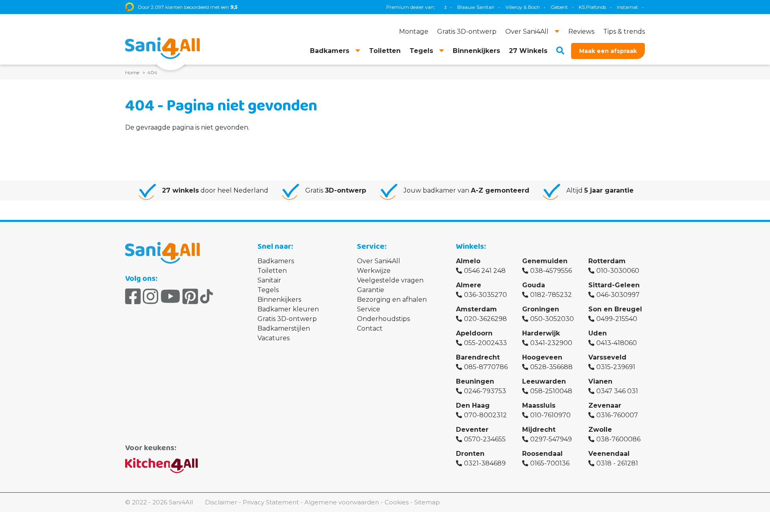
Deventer (472, 429)
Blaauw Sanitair (467, 7)
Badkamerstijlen (283, 328)
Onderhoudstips (383, 319)
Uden (597, 333)
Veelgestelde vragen (390, 280)
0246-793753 (485, 391)
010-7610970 (550, 415)
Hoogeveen (542, 357)
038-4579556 (551, 270)
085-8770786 (486, 367)
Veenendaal (609, 453)
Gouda (533, 285)
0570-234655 (485, 439)
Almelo (468, 261)
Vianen (600, 381)
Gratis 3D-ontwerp (287, 319)
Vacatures (273, 338)
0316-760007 (617, 415)
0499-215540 (616, 319)
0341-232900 (551, 343)
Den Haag (473, 405)
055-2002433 (485, 343)
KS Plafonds (584, 7)
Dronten (470, 453)
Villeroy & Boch (514, 7)
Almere (468, 285)
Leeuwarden (544, 381)
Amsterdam (476, 309)
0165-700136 (549, 463)
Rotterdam (607, 261)
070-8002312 (485, 415)
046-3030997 (618, 295)
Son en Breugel (615, 309)
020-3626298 (485, 319)
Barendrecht (478, 357)
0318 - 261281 (617, 463)
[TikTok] (206, 296)
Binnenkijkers (279, 299)
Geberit (551, 7)
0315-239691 (615, 367)
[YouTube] (170, 296)
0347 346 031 (617, 391)
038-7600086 (618, 439)
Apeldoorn (474, 333)
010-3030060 (617, 270)
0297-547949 (551, 439)
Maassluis (538, 405)
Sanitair (269, 280)
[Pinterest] (190, 296)
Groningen (540, 309)
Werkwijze (374, 270)
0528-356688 (551, 367)
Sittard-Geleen (614, 285)
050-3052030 (552, 319)
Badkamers (275, 261)
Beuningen (475, 381)
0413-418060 (616, 343)
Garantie (370, 290)
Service (368, 309)
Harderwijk (541, 333)
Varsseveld (607, 357)
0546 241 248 (485, 270)
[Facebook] (133, 296)
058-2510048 (551, 391)
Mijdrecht (538, 429)
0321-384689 (485, 463)
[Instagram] (150, 296)
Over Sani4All (378, 261)
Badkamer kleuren (288, 309)
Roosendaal (542, 453)
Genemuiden (544, 261)
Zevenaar (604, 405)
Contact (370, 328)
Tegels (268, 290)
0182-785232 (551, 295)
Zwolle (600, 429)
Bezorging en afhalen (392, 299)
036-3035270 (485, 295)
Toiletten (272, 270)
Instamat (619, 7)
